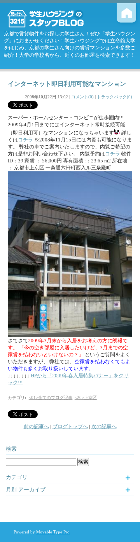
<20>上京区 (86, 397)
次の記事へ (104, 426)
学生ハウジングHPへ (126, 13)
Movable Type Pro (53, 532)
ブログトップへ (70, 426)
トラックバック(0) (114, 96)
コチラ (25, 140)
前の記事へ (36, 426)
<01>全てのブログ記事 (50, 397)
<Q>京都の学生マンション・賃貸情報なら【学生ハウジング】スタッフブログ (52, 18)
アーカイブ (32, 490)
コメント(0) (82, 96)
